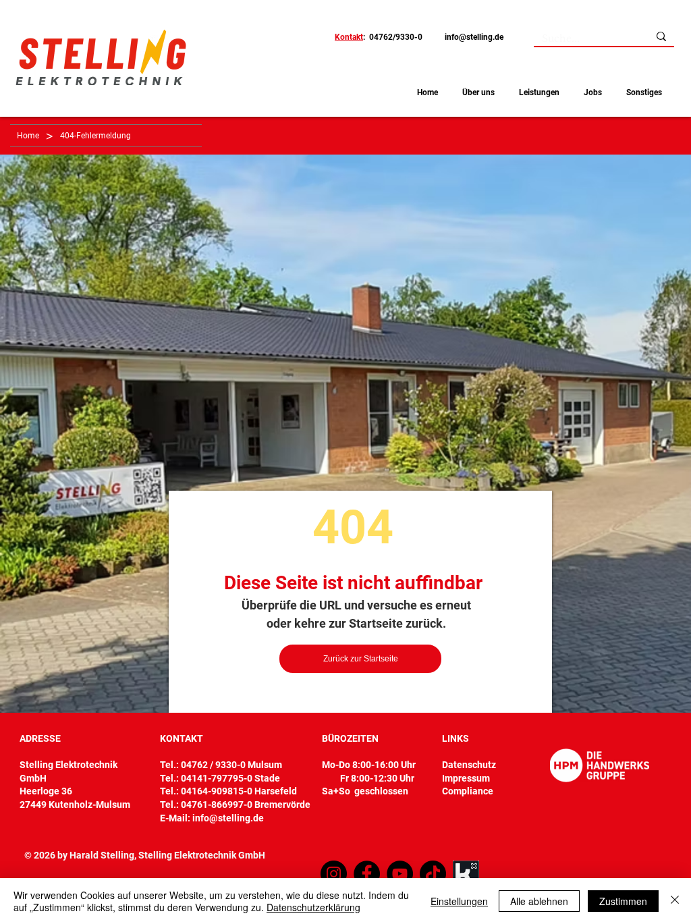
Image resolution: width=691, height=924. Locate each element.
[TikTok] (433, 874)
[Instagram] (334, 874)
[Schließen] (675, 901)
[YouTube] (400, 874)
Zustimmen (623, 901)
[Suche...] (661, 36)
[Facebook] (367, 874)
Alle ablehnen (539, 901)
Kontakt (349, 37)
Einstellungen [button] (459, 901)
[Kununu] (466, 874)
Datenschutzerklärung (313, 907)
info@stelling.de (474, 37)
